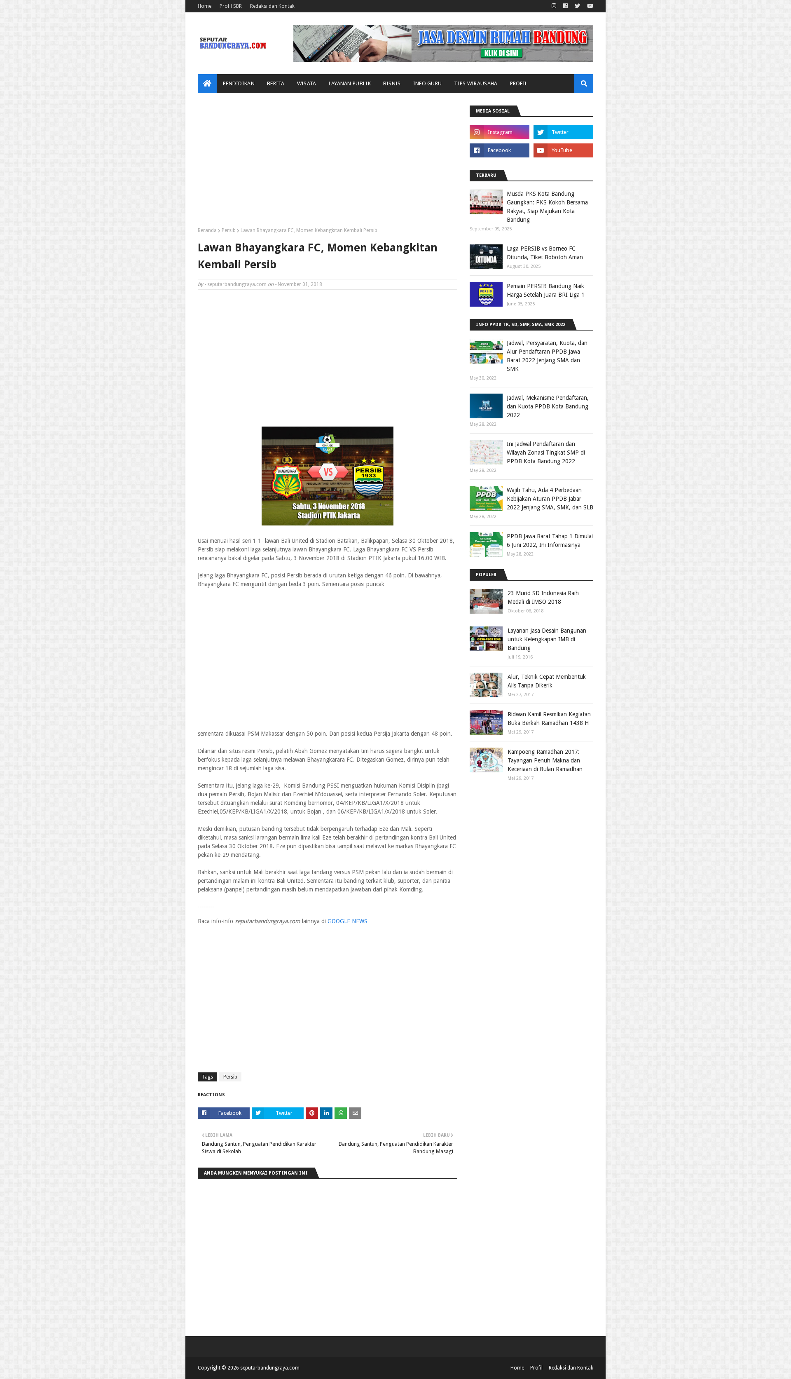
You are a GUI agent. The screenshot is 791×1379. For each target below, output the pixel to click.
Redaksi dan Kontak (272, 6)
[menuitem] (207, 83)
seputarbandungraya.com (237, 284)
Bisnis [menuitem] (392, 83)
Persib (229, 230)
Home (204, 6)
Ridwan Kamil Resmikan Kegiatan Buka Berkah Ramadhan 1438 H (549, 718)
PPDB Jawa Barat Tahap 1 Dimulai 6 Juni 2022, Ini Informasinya (550, 540)
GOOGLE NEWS (347, 921)
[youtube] (589, 6)
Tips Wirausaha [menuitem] (475, 83)
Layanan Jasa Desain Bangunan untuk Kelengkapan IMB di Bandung (547, 639)
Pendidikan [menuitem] (239, 83)
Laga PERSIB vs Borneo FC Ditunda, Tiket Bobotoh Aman (545, 252)
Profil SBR (231, 6)
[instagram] (554, 6)
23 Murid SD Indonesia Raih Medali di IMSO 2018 (543, 597)
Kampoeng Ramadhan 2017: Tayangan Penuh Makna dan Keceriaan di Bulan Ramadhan (545, 760)
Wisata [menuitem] (306, 83)
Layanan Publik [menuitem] (350, 83)
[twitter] (577, 6)
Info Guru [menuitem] (427, 83)
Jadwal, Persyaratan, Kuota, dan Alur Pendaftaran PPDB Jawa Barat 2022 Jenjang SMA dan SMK (547, 356)
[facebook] (565, 6)
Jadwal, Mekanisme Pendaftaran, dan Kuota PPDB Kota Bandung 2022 (548, 406)
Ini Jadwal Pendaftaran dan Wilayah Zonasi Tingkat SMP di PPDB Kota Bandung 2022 (546, 452)
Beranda (207, 230)
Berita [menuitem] (276, 83)
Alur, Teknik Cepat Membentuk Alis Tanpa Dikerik (547, 681)
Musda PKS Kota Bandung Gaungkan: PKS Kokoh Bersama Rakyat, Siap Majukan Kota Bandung (547, 206)
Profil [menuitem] (519, 83)
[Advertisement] (327, 163)
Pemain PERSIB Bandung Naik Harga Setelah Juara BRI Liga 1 (546, 290)
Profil (536, 1368)
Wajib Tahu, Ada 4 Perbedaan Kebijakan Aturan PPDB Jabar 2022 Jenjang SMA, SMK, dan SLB (550, 499)
